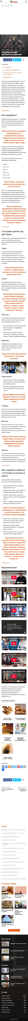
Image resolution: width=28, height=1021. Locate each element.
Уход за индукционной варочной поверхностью (18, 912)
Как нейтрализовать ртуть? (9, 840)
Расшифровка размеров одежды (11, 872)
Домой (3, 5)
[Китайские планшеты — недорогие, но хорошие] (5, 977)
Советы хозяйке (9, 5)
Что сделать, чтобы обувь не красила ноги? (13, 861)
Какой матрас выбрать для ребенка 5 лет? (13, 868)
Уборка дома (5, 893)
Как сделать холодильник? (9, 855)
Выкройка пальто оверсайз (9, 865)
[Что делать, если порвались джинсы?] (5, 970)
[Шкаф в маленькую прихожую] (5, 944)
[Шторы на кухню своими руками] (5, 958)
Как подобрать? (7, 67)
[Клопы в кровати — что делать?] (21, 890)
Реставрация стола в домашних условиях (13, 848)
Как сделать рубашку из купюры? (11, 836)
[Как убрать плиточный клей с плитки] (7, 890)
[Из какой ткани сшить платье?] (7, 919)
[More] (23, 59)
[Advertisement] (14, 20)
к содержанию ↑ (6, 110)
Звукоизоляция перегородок (10, 875)
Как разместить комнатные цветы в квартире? (14, 829)
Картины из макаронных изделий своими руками (14, 878)
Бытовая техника (18, 908)
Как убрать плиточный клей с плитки (6, 897)
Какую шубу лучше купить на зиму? (11, 858)
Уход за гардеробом (6, 922)
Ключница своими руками (17, 950)
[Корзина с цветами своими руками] (5, 984)
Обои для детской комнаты (9, 851)
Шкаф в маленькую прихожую (18, 943)
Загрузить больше (13, 930)
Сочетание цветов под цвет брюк (12, 70)
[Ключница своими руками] (5, 951)
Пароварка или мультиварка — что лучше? (13, 833)
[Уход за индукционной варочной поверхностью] (21, 905)
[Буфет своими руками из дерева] (7, 905)
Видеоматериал (7, 77)
